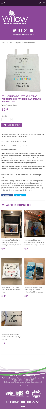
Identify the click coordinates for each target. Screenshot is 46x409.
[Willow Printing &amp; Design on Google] (25, 31)
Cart (43, 3)
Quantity (4, 116)
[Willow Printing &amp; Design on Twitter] (14, 31)
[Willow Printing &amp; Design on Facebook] (20, 31)
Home (3, 42)
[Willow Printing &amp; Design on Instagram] (31, 31)
